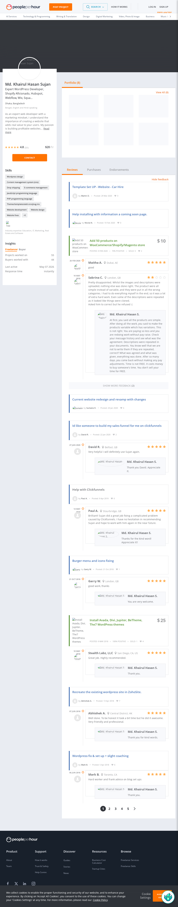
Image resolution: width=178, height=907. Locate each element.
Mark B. (84, 764)
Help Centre (41, 872)
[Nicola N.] (76, 222)
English (16, 107)
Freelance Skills (128, 866)
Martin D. (85, 195)
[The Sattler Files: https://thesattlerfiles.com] (84, 134)
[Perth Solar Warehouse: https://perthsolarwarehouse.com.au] (84, 106)
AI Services (11, 16)
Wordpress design (15, 176)
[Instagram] (33, 884)
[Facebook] (8, 884)
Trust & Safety (41, 866)
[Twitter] (17, 884)
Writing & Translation (66, 16)
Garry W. (87, 569)
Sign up (163, 6)
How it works (119, 6)
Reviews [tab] (72, 170)
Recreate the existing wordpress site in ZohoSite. (106, 692)
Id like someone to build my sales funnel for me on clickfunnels (116, 426)
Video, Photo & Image (129, 16)
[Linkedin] (25, 884)
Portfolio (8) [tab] (72, 83)
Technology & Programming (36, 16)
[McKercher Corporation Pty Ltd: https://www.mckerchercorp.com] (119, 106)
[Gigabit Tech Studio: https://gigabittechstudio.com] (153, 106)
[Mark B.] (75, 764)
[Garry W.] (76, 569)
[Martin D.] (75, 195)
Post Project (60, 7)
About (9, 860)
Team (9, 866)
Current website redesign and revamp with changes (109, 399)
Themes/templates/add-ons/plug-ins (23, 204)
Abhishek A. (86, 701)
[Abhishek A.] (75, 701)
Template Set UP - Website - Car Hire (98, 187)
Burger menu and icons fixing (93, 561)
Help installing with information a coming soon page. (109, 214)
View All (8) (162, 92)
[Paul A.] (75, 498)
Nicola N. (89, 222)
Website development (17, 209)
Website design (37, 209)
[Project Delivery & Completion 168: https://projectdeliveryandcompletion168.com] (119, 134)
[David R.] (75, 434)
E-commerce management (35, 187)
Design (86, 16)
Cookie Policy (100, 900)
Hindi (26, 107)
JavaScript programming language (22, 193)
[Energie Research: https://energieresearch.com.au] (153, 134)
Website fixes (13, 215)
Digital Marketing (104, 16)
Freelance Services (130, 860)
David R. (85, 434)
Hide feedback (160, 179)
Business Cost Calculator (99, 861)
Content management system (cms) (22, 182)
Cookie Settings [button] (145, 896)
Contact (29, 157)
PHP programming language (19, 198)
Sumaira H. (91, 408)
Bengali (8, 107)
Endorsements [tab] (119, 170)
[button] (95, 7)
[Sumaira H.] (77, 408)
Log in (152, 6)
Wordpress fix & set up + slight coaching (100, 756)
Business (150, 16)
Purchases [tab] (94, 170)
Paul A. (84, 498)
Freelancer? (164, 12)
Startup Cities (98, 868)
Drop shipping (13, 187)
